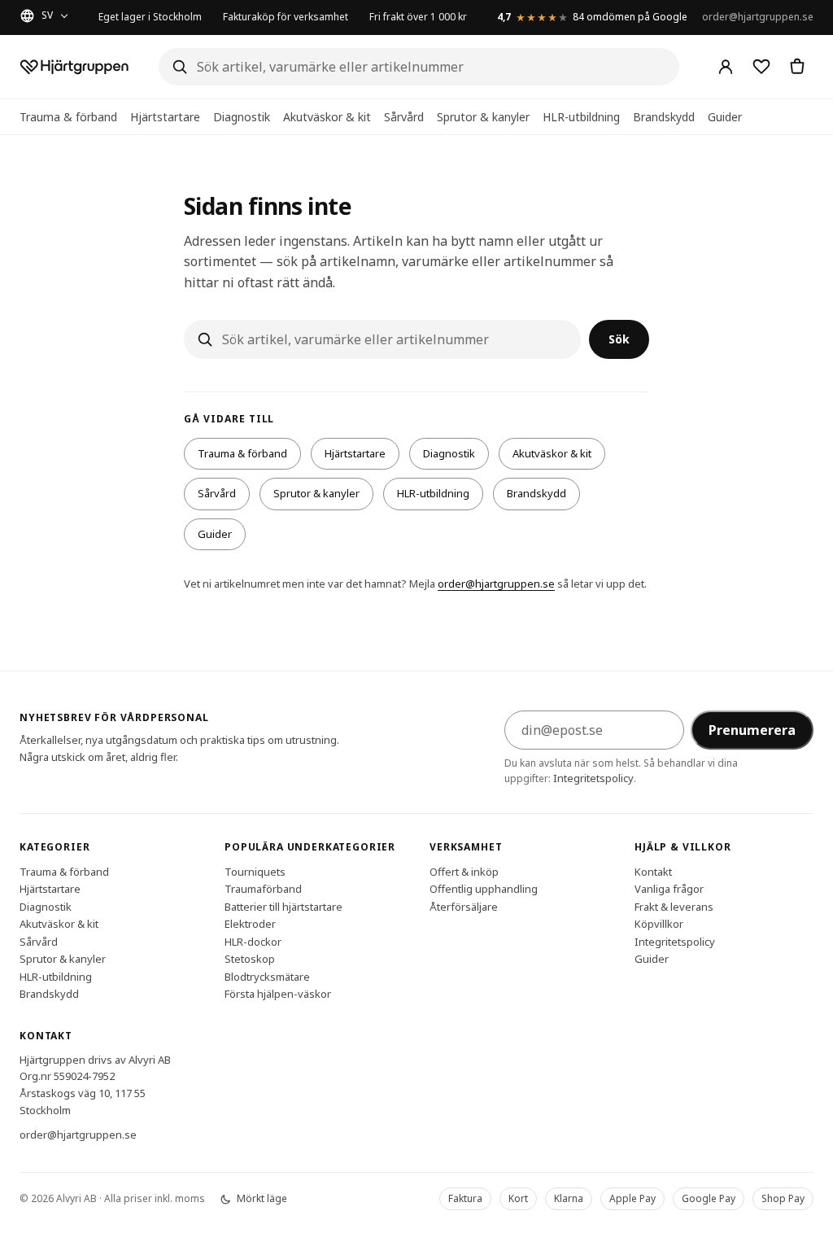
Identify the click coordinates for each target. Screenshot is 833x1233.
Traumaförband (263, 888)
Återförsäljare (464, 906)
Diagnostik (241, 117)
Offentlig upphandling (484, 888)
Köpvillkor (659, 923)
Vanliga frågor (669, 888)
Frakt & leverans (674, 906)
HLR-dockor (253, 940)
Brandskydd (664, 117)
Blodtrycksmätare (267, 975)
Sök (619, 339)
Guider (725, 117)
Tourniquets (255, 871)
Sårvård (404, 117)
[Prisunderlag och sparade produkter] (761, 66)
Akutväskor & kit (327, 117)
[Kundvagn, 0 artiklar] (797, 66)
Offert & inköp (464, 871)
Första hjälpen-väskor (278, 993)
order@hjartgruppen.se (757, 17)
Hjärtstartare (165, 117)
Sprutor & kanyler (483, 117)
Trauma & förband (68, 117)
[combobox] (419, 66)
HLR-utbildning (581, 117)
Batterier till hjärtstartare (283, 906)
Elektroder (250, 923)
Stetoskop (250, 958)
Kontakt (653, 871)
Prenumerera (752, 730)
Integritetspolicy (593, 778)
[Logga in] (725, 66)
